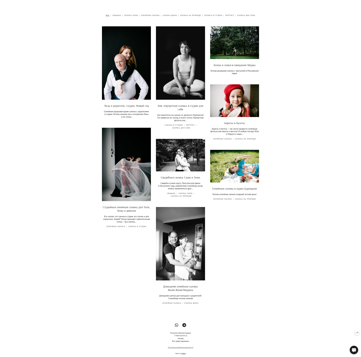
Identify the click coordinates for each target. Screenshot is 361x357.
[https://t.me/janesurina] (184, 325)
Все (107, 15)
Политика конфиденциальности (180, 347)
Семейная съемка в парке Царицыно (234, 188)
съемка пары (131, 15)
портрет (229, 15)
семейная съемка (150, 15)
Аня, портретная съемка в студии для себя (180, 107)
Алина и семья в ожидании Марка (234, 65)
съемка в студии (213, 15)
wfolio (183, 353)
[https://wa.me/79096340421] (176, 325)
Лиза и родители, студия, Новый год (126, 105)
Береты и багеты (234, 123)
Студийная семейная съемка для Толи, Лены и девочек (126, 208)
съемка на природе (190, 15)
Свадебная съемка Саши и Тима (180, 177)
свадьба (117, 15)
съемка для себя (246, 15)
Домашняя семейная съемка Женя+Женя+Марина (180, 288)
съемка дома (170, 15)
